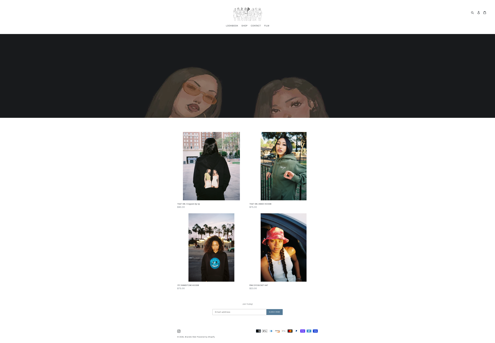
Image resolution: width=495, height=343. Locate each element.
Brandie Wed (190, 337)
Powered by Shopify (206, 337)
